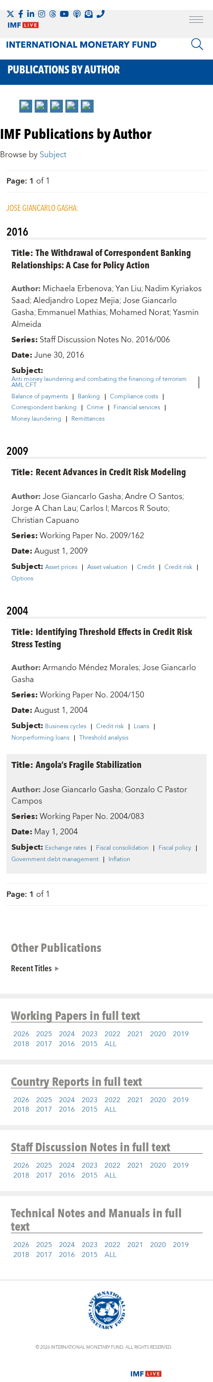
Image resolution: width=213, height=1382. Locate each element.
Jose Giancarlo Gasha (82, 496)
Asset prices (61, 567)
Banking (89, 397)
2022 (112, 1034)
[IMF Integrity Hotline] (101, 14)
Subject (53, 155)
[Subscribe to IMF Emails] (89, 14)
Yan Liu (128, 289)
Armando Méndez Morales (91, 668)
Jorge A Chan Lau (43, 508)
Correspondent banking (44, 408)
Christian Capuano (45, 520)
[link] (25, 106)
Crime (95, 408)
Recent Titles (31, 967)
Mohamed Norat (139, 312)
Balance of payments (39, 397)
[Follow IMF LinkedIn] (30, 14)
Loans (141, 727)
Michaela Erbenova (77, 289)
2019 (181, 1034)
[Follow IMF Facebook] (20, 14)
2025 (44, 1034)
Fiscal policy (175, 848)
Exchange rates (65, 848)
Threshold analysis (103, 738)
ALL (110, 1044)
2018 (21, 1044)
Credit (146, 567)
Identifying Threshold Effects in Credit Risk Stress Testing (101, 637)
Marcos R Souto (139, 508)
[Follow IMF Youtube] (64, 14)
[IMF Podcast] (77, 14)
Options (22, 579)
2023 (90, 1034)
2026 (21, 1034)
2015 (90, 1044)
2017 (44, 1044)
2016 (67, 1044)
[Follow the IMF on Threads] (52, 14)
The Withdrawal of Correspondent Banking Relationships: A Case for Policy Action (101, 258)
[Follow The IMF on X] (10, 14)
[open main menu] (196, 21)
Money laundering (36, 419)
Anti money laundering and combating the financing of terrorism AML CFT (99, 382)
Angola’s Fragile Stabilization (89, 764)
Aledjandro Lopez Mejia (76, 301)
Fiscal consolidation (122, 848)
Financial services (136, 408)
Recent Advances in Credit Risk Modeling (111, 471)
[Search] (197, 44)
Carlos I (93, 508)
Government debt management (55, 860)
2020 (158, 1034)
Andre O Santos (153, 496)
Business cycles (65, 727)
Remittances (88, 419)
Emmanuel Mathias (72, 312)
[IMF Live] (146, 1368)
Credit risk (178, 567)
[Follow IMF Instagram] (41, 14)
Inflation (119, 860)
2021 (135, 1034)
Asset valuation (107, 567)
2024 (67, 1034)
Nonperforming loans (40, 738)
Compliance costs (134, 397)
